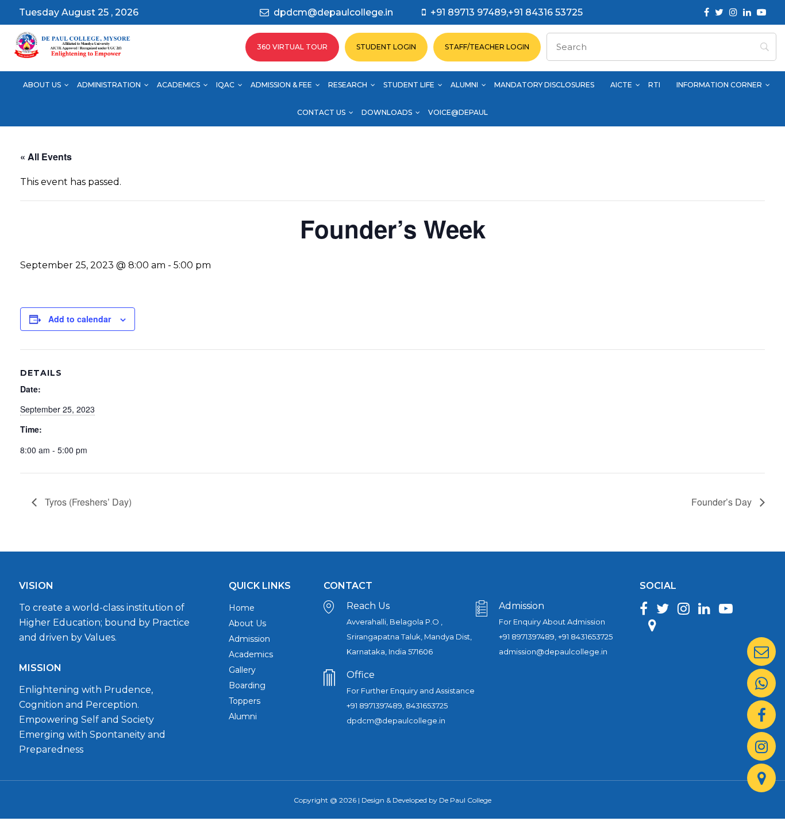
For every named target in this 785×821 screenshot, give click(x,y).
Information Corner (719, 84)
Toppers (244, 701)
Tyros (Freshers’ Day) (87, 501)
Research (347, 84)
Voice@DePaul (458, 112)
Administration (109, 84)
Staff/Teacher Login (487, 47)
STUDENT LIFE (408, 84)
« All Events (46, 156)
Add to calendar (79, 319)
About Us (42, 84)
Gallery (242, 670)
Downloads (386, 112)
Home (242, 608)
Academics (178, 84)
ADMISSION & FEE (281, 84)
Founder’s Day (722, 501)
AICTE (621, 84)
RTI (654, 84)
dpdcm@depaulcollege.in (333, 12)
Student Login (386, 47)
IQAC (225, 84)
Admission (249, 639)
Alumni (464, 84)
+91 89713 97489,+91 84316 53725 (506, 12)
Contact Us (321, 112)
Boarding (247, 685)
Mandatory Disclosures (544, 84)
